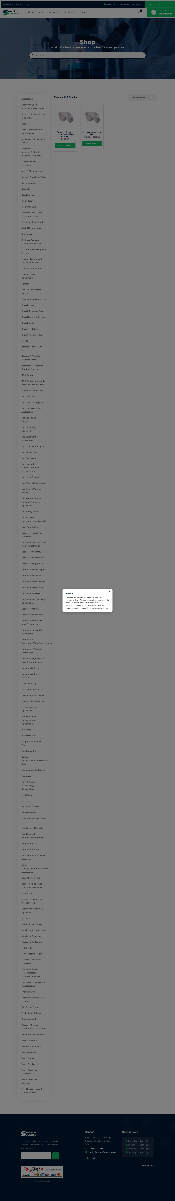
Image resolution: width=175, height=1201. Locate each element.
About (41, 12)
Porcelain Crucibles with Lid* (92, 133)
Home (31, 12)
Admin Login (148, 1166)
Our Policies (69, 12)
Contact (84, 12)
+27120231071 (96, 1148)
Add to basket (65, 145)
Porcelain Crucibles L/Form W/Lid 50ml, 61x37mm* (65, 134)
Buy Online (54, 12)
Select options (92, 143)
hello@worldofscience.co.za (17, 4)
